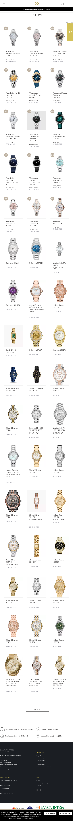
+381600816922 (40, 760)
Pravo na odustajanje (5, 783)
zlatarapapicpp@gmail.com (9, 769)
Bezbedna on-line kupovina (50, 729)
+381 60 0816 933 (8, 766)
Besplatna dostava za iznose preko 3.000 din (19, 729)
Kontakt (38, 785)
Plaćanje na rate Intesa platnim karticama (36, 9)
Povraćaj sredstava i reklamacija (8, 780)
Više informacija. (50, 813)
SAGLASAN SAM (65, 813)
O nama (38, 780)
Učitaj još (37, 709)
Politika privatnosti (5, 785)
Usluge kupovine (4, 788)
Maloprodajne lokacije (42, 783)
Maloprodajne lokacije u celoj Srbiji (51, 736)
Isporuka (2, 791)
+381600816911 (40, 769)
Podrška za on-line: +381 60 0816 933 (16, 736)
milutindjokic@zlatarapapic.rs (44, 758)
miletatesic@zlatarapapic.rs (43, 766)
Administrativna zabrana (6, 793)
